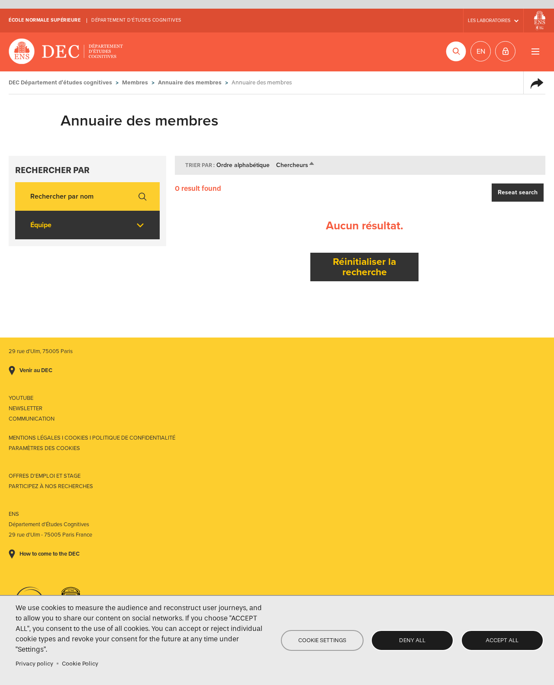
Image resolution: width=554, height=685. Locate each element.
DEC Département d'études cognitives (66, 51)
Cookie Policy (80, 663)
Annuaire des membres (190, 82)
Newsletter (25, 408)
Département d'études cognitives (136, 20)
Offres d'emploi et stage (45, 476)
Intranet (505, 51)
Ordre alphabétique (243, 165)
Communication (32, 418)
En (481, 51)
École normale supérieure (45, 20)
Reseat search (518, 192)
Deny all (412, 640)
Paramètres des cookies (44, 448)
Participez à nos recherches (51, 486)
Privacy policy (34, 663)
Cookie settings (322, 640)
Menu (535, 51)
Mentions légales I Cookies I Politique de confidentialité (92, 437)
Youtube (21, 398)
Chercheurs (295, 165)
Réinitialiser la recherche (364, 267)
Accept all (502, 640)
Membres (135, 82)
